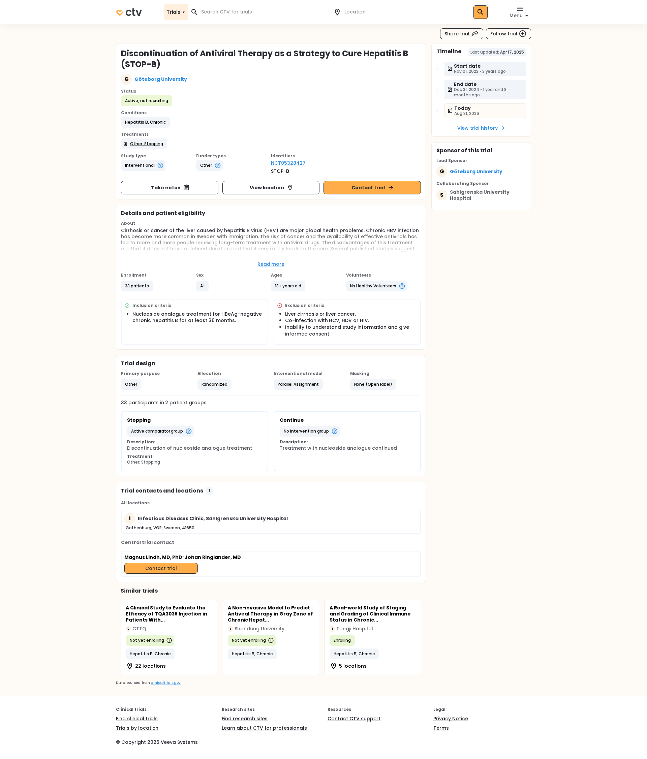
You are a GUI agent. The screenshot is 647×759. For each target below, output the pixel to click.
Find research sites (245, 719)
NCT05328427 (288, 163)
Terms (441, 728)
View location (267, 187)
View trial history (477, 128)
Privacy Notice (450, 719)
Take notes (165, 187)
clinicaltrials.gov (165, 682)
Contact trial (368, 187)
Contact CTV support (354, 719)
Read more (271, 264)
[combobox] (262, 12)
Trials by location (137, 728)
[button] (145, 122)
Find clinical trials (137, 719)
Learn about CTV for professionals (264, 728)
